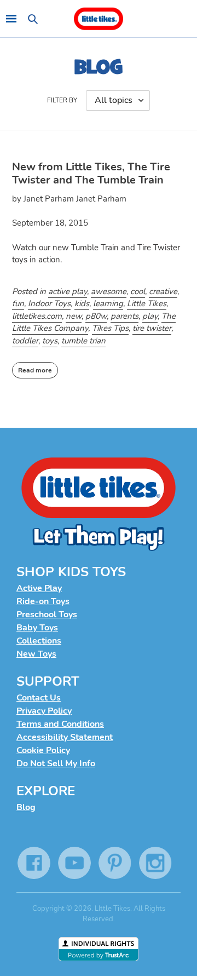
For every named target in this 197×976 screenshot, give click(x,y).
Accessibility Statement (64, 737)
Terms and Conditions (60, 724)
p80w (96, 316)
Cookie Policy (43, 750)
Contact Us (38, 698)
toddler (25, 340)
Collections (38, 641)
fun (18, 303)
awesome (108, 291)
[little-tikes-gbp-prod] (98, 19)
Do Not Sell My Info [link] (55, 763)
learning (108, 303)
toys (49, 340)
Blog (26, 807)
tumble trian (83, 340)
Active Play (39, 588)
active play (67, 291)
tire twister (151, 328)
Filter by (62, 100)
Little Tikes (146, 303)
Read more (35, 370)
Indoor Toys (49, 303)
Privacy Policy (44, 711)
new (74, 316)
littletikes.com (37, 316)
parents (124, 316)
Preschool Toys (46, 614)
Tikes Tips (110, 328)
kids (81, 303)
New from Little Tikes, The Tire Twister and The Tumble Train (91, 173)
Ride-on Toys (42, 601)
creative (163, 291)
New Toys (36, 654)
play (150, 316)
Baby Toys (37, 628)
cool (137, 291)
